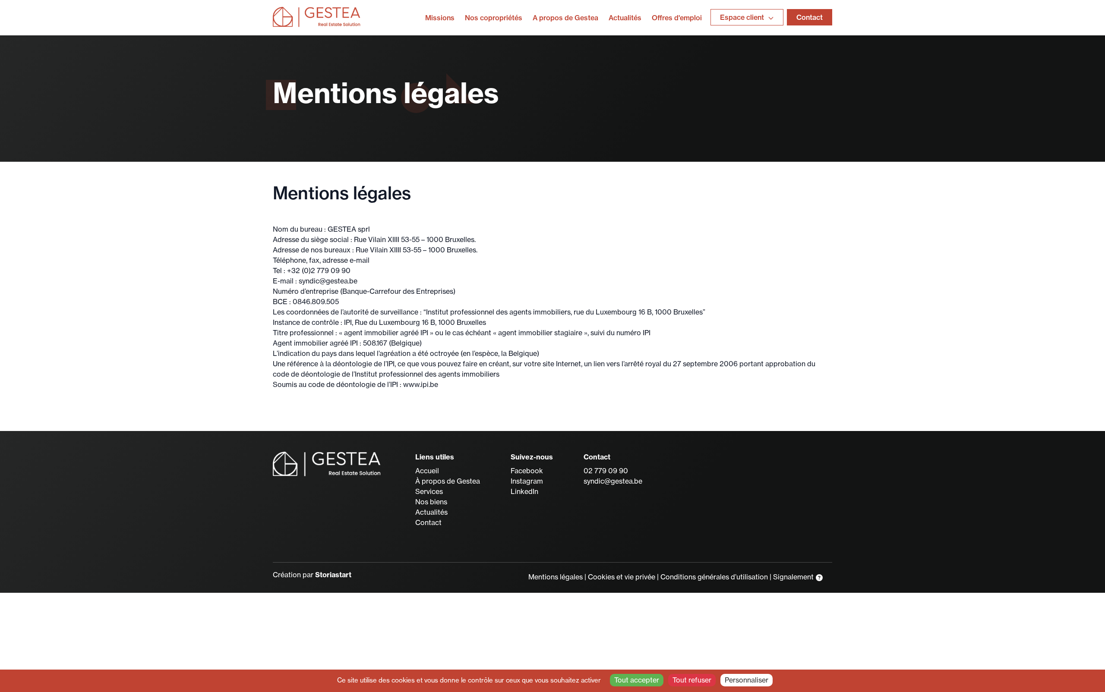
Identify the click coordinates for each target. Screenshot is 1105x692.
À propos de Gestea (447, 481)
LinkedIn (524, 491)
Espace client (743, 17)
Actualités (625, 17)
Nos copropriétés (493, 17)
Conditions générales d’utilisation (714, 576)
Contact (809, 17)
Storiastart (333, 574)
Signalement (794, 576)
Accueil (427, 470)
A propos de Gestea (565, 17)
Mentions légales (555, 576)
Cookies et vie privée (621, 576)
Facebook (527, 470)
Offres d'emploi (677, 17)
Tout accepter (636, 680)
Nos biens (431, 501)
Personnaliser (746, 680)
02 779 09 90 (606, 470)
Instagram (527, 481)
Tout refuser (691, 680)
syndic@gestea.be (613, 481)
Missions (440, 17)
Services (429, 491)
